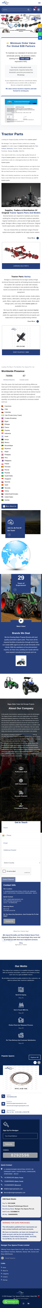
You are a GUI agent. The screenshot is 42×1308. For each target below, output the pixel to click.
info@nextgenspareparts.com (16, 1103)
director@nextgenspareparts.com (12, 901)
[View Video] (21, 620)
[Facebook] (19, 1304)
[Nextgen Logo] (5, 3)
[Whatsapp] (23, 1304)
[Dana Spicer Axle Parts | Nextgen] (21, 252)
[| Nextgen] (21, 337)
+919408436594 (9, 1185)
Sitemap (5, 1280)
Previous (35, 1062)
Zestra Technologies (22, 1298)
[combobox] (4, 835)
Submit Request (8, 879)
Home (4, 1267)
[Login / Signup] (39, 10)
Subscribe (8, 1144)
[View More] (15, 534)
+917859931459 (12, 1097)
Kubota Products (7, 1283)
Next (39, 1062)
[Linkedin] (28, 1304)
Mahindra (10, 148)
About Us (5, 1270)
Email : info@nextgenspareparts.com (13, 899)
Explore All (35, 1057)
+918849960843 (9, 1181)
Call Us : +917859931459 (10, 902)
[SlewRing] (21, 1077)
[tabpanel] (21, 23)
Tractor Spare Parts (27, 734)
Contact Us (9, 921)
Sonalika (15, 151)
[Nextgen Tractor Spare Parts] (21, 1077)
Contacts (5, 1277)
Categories (6, 1273)
